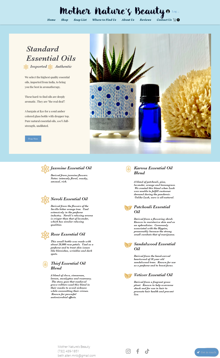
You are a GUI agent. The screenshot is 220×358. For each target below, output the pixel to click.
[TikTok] (147, 351)
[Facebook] (137, 351)
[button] (78, 20)
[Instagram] (128, 351)
